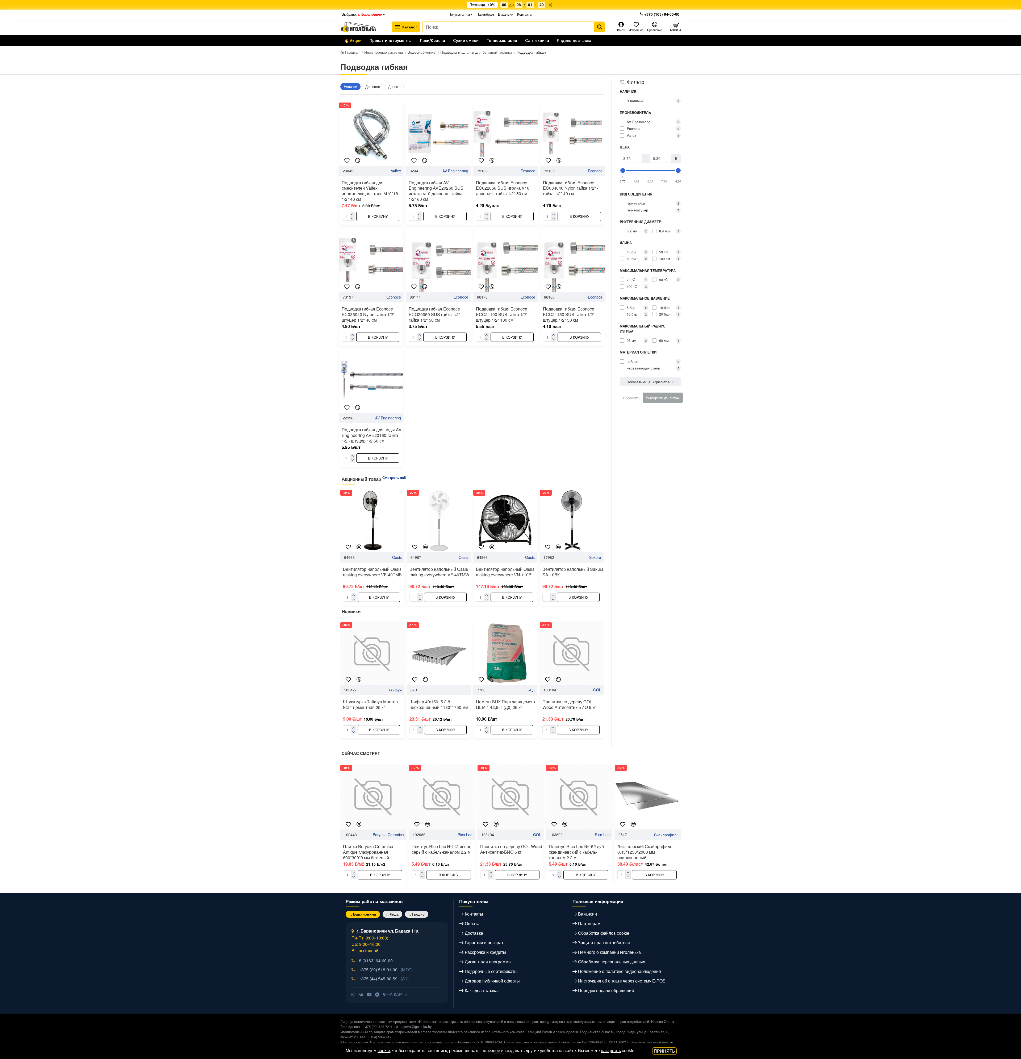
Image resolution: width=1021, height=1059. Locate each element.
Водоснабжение (422, 52)
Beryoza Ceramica (388, 834)
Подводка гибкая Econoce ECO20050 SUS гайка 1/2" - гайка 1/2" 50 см (436, 314)
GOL (597, 689)
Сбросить (631, 397)
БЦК (531, 689)
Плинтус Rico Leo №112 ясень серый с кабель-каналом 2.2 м (441, 849)
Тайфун (395, 689)
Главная (351, 52)
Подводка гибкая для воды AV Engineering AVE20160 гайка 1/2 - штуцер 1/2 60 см (371, 435)
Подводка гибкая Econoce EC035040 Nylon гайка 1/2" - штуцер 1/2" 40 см (369, 314)
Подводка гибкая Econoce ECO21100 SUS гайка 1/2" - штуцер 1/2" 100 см (503, 314)
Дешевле (372, 86)
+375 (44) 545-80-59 (384, 979)
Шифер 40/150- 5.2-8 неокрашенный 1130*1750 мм (438, 704)
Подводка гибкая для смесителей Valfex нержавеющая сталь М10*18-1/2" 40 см (370, 191)
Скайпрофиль (666, 834)
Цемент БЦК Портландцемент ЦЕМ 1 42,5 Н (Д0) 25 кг (505, 704)
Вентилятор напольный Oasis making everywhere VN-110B (505, 572)
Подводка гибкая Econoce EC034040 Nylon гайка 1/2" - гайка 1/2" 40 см (570, 188)
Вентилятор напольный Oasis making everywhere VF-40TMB (372, 572)
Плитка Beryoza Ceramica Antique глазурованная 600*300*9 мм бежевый (368, 852)
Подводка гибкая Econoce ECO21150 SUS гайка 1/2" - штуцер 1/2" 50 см (570, 314)
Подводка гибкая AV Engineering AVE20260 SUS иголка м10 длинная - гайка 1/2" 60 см (436, 191)
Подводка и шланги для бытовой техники (476, 52)
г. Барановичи (362, 914)
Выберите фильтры (663, 397)
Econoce (528, 170)
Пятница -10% (482, 4)
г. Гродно (417, 914)
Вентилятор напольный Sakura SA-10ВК (573, 572)
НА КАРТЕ (396, 994)
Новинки (350, 86)
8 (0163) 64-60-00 (376, 961)
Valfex (396, 170)
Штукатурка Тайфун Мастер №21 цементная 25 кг (370, 704)
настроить (611, 1050)
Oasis (397, 557)
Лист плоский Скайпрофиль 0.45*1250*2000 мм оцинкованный (644, 852)
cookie (384, 1050)
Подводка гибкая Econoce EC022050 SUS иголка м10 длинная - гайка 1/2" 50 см (502, 188)
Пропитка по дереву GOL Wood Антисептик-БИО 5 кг (569, 704)
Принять (664, 1051)
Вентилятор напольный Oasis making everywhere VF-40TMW (439, 572)
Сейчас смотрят (361, 753)
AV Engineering (455, 170)
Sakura (595, 557)
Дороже (394, 86)
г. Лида (392, 914)
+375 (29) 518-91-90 (386, 970)
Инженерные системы (383, 52)
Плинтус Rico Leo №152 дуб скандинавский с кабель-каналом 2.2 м (576, 852)
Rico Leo (465, 834)
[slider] (623, 170)
